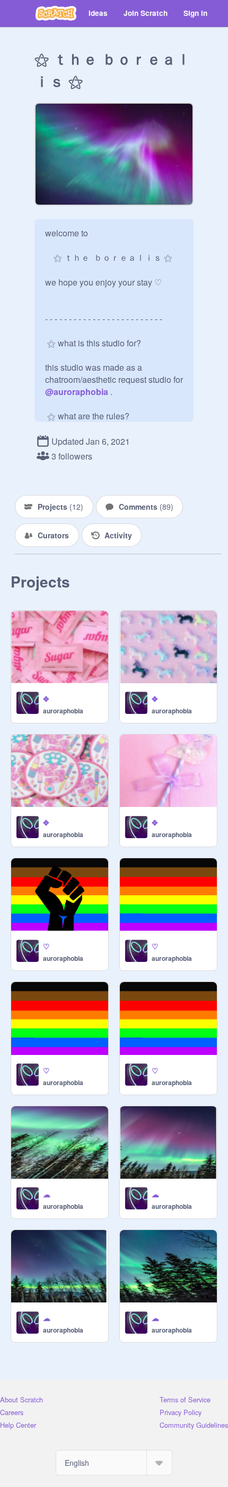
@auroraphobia (76, 391)
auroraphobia (63, 710)
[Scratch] (55, 13)
